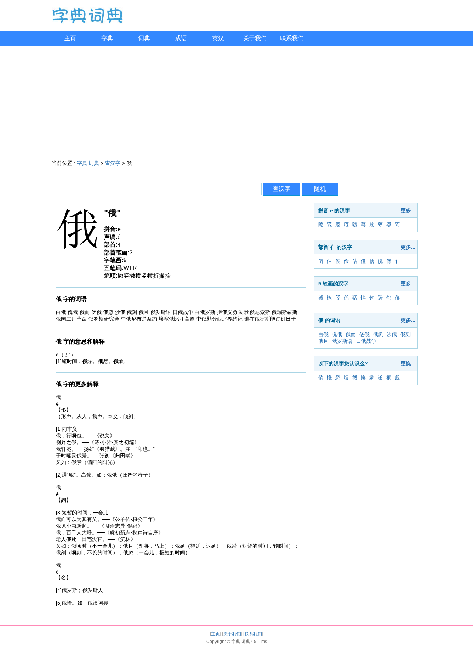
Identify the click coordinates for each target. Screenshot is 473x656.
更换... (408, 363)
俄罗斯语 (342, 341)
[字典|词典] (87, 22)
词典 (144, 38)
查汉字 (112, 163)
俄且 (323, 341)
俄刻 (405, 334)
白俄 (323, 334)
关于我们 (255, 38)
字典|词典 (88, 163)
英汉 (218, 38)
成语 (181, 38)
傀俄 (337, 334)
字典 (107, 38)
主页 (70, 38)
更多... (408, 210)
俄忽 (378, 334)
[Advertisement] (236, 101)
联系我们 (292, 38)
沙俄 (392, 334)
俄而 (351, 334)
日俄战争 (366, 341)
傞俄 (364, 334)
